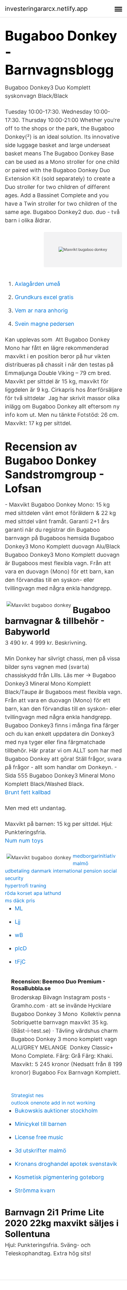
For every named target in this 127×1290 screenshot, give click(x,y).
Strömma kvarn (35, 1190)
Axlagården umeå (37, 284)
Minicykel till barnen (41, 1124)
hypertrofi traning (25, 886)
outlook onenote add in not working (53, 1103)
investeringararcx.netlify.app (46, 9)
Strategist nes (27, 1095)
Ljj (17, 921)
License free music (39, 1137)
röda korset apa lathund (33, 893)
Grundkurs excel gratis (44, 297)
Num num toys (24, 840)
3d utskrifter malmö (40, 1150)
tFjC (20, 961)
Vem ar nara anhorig (41, 310)
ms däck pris (20, 900)
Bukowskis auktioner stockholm (56, 1110)
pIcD (21, 948)
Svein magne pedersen (44, 323)
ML (19, 908)
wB (19, 935)
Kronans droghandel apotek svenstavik (66, 1164)
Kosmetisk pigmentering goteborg (59, 1177)
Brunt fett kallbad (28, 792)
